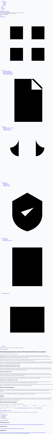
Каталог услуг (17, 428)
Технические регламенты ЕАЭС (18, 424)
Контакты (22, 428)
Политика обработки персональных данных (6, 432)
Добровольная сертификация (7, 240)
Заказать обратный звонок (4, 420)
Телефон (35, 405)
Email (44, 405)
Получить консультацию (25, 433)
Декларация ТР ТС (6, 183)
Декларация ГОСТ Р (6, 184)
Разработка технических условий (8, 127)
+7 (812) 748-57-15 (3, 13)
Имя (15, 405)
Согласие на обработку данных (18, 432)
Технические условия (26, 424)
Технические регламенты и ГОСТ (28, 432)
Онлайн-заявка (2, 16)
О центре (1, 428)
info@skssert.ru (8, 13)
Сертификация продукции (4, 424)
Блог (20, 428)
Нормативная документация (7, 129)
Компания (24, 405)
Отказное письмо (36, 432)
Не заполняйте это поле (3, 405)
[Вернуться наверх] (0, 409)
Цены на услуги (5, 428)
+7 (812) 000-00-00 (4, 414)
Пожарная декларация (6, 185)
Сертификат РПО (5, 239)
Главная (1, 347)
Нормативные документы (11, 428)
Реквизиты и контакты (42, 432)
